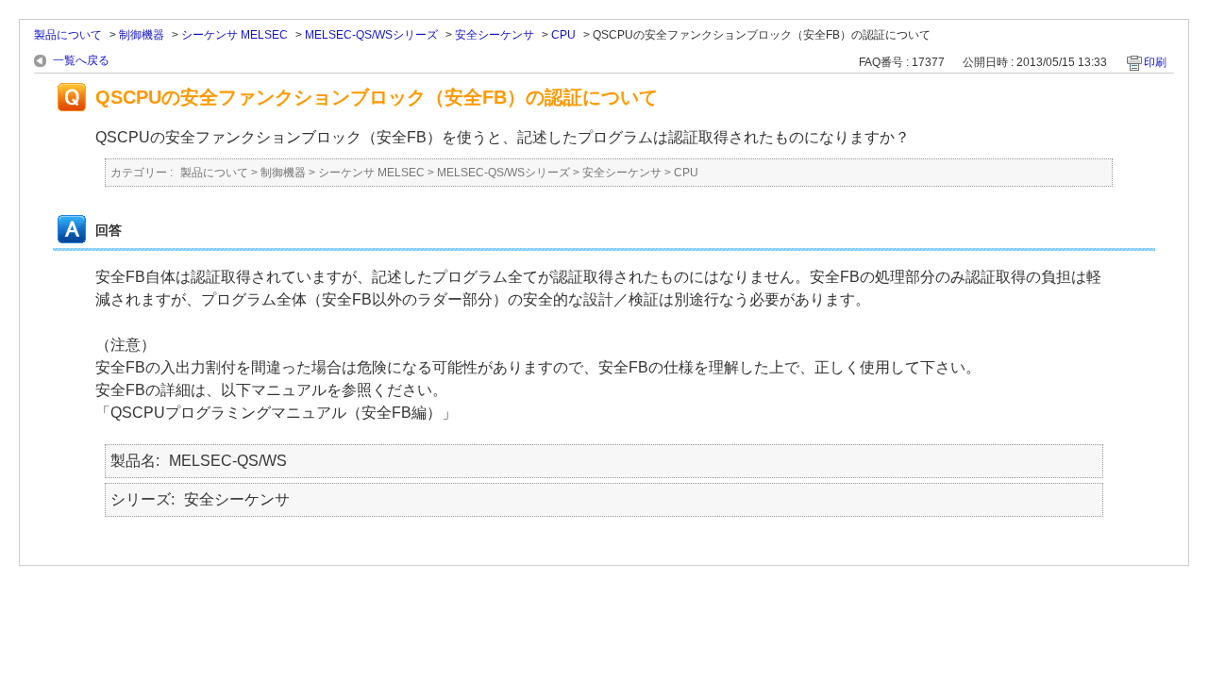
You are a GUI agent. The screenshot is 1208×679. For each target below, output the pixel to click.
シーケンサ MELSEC (234, 34)
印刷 (1155, 62)
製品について (68, 34)
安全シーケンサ (494, 34)
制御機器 (141, 34)
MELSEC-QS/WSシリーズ (371, 34)
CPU (563, 34)
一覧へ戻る (81, 60)
